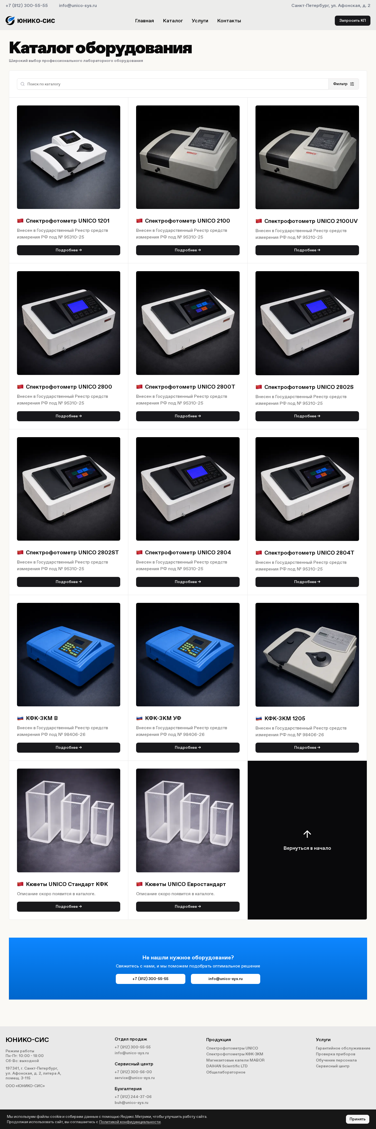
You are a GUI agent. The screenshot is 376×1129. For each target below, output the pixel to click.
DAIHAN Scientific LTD (227, 1066)
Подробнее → (69, 250)
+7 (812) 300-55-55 (27, 5)
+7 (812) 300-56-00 (133, 1072)
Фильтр (340, 83)
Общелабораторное (225, 1072)
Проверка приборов (335, 1054)
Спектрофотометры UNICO (232, 1048)
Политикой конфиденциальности (130, 1122)
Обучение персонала (336, 1060)
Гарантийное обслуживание (343, 1048)
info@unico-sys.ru (78, 5)
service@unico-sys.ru (135, 1077)
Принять (358, 1119)
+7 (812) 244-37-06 (133, 1096)
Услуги (200, 21)
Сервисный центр (333, 1066)
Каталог (173, 21)
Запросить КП (352, 20)
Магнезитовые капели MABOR (235, 1060)
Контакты (229, 21)
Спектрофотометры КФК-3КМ (234, 1054)
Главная (144, 21)
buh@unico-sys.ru (131, 1102)
